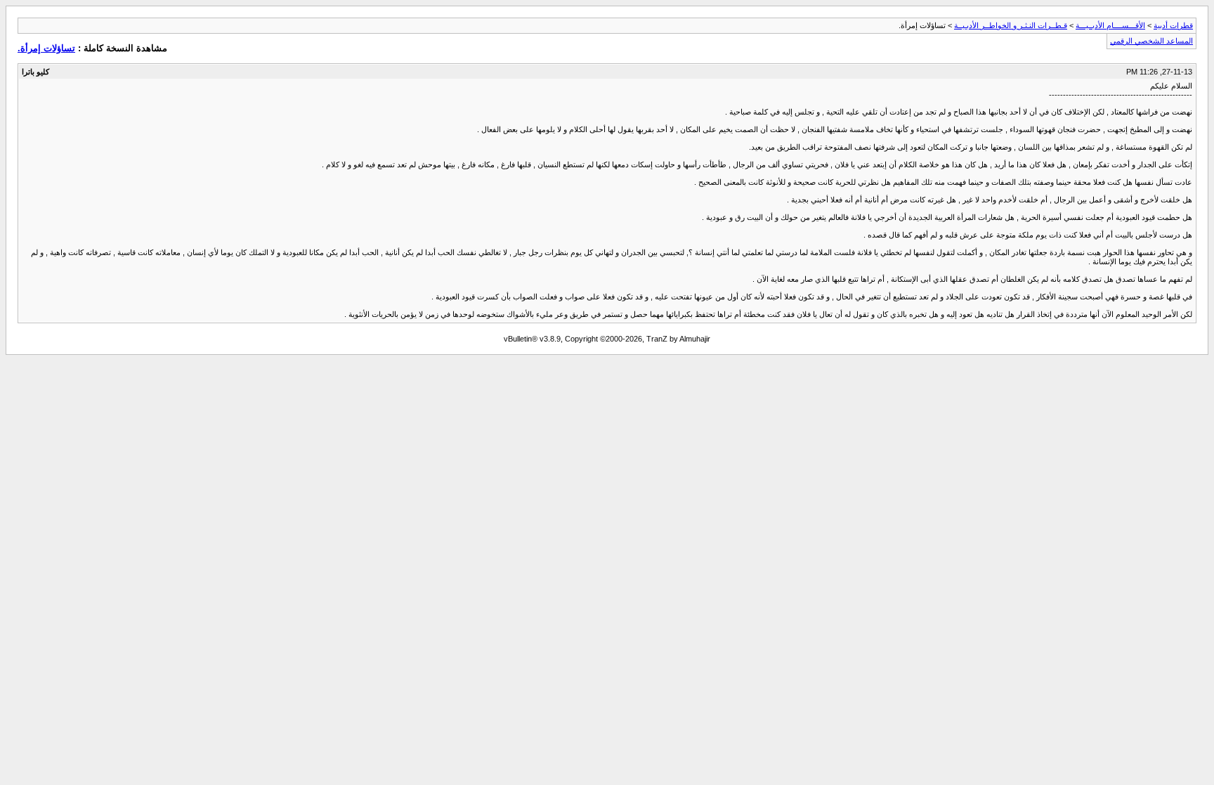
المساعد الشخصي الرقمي (1151, 41)
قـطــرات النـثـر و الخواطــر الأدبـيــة (1010, 25)
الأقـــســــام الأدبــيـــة (1110, 25)
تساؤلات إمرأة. (46, 48)
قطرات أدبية (1173, 25)
